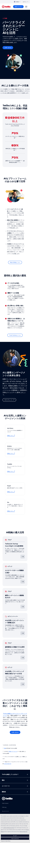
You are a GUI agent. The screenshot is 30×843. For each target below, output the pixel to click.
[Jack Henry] (15, 432)
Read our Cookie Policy (5, 840)
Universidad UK (7, 763)
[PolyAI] (15, 489)
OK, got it (15, 835)
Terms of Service (23, 831)
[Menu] (26, 7)
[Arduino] (15, 450)
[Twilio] (6, 6)
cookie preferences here (8, 827)
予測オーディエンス (13, 751)
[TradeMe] (15, 468)
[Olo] (15, 507)
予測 (5, 748)
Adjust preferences (15, 838)
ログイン (25, 1)
